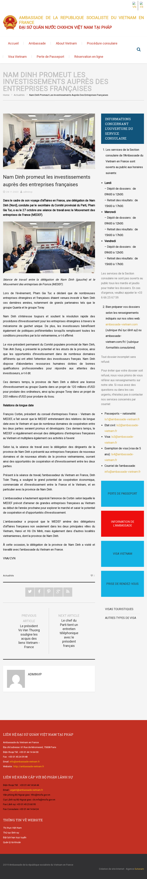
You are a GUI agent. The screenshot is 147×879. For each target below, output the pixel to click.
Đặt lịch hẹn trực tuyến (14, 837)
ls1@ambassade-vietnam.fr (122, 419)
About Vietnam (66, 43)
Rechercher (138, 50)
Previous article (29, 631)
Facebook (39, 592)
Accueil (13, 43)
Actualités (19, 94)
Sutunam (139, 868)
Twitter (29, 592)
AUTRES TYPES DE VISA (120, 618)
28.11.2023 (12, 191)
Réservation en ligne (88, 56)
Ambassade (37, 43)
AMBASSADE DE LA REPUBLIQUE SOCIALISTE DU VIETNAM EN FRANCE (81, 22)
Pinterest (48, 592)
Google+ (58, 592)
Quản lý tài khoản (12, 842)
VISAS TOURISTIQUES (119, 609)
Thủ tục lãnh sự (11, 832)
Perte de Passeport (50, 56)
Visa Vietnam (17, 56)
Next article (68, 631)
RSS (67, 592)
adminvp (27, 191)
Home (6, 94)
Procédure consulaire (102, 43)
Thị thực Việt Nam (12, 827)
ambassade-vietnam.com (122, 324)
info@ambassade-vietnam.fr (123, 471)
